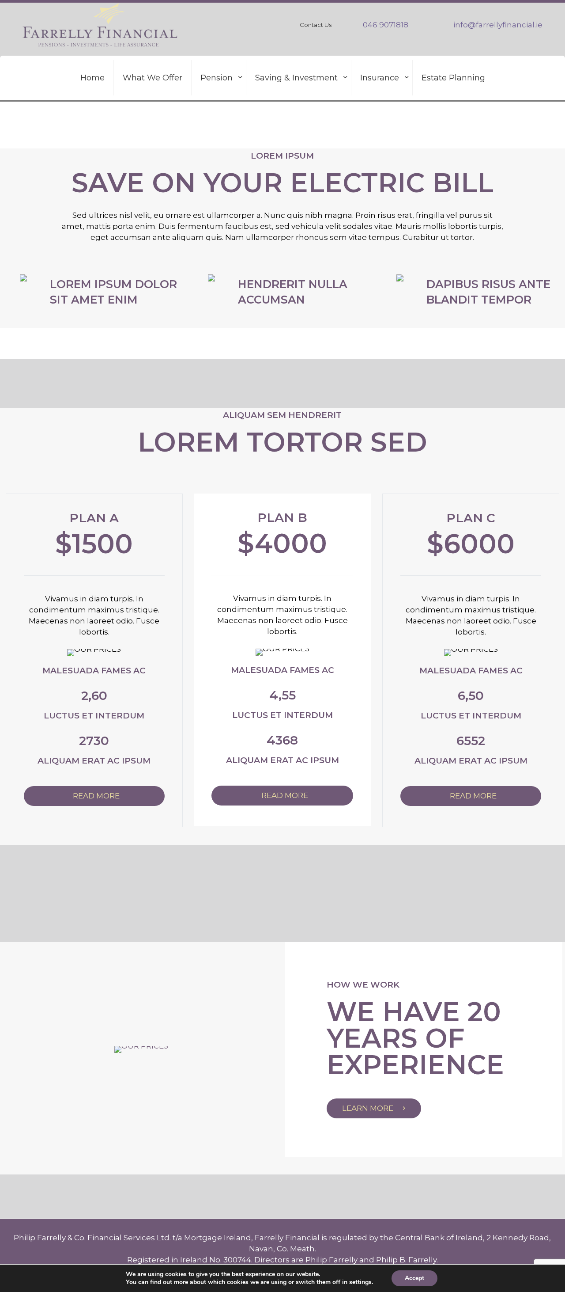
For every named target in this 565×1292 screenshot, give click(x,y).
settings (360, 1282)
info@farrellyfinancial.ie (497, 24)
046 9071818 (385, 24)
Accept (414, 1278)
